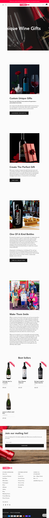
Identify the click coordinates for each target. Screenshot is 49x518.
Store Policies (21, 478)
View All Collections (18, 260)
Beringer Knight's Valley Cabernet (39, 382)
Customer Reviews (7, 476)
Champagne (5, 483)
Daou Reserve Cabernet (22, 382)
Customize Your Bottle (19, 113)
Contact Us (20, 476)
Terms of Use (21, 483)
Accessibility (21, 485)
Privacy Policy (21, 480)
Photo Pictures (6, 498)
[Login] (43, 4)
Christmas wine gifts (29, 336)
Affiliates (5, 487)
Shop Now (15, 180)
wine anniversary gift (17, 322)
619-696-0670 (36, 474)
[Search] (5, 4)
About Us (5, 474)
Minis (4, 485)
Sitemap (20, 487)
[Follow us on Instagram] (5, 505)
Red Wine (5, 478)
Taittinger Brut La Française (7, 382)
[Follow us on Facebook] (3, 505)
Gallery (4, 489)
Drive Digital (17, 512)
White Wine (5, 480)
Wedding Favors (6, 494)
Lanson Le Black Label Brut (8, 412)
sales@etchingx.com (38, 480)
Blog (4, 491)
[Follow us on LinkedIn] (10, 505)
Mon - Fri (35, 478)
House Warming (6, 496)
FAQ (19, 474)
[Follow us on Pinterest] (8, 505)
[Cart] (45, 4)
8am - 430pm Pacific (38, 476)
